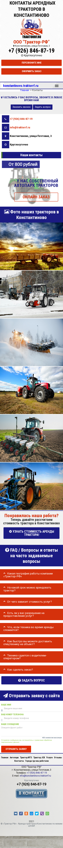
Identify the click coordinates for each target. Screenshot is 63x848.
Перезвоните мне (31, 62)
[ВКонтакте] (15, 813)
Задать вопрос (43, 107)
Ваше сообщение (10, 724)
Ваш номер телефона (12, 714)
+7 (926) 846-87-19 (31, 50)
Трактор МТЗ (26, 757)
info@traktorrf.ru (20, 127)
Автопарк (14, 757)
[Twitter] (37, 813)
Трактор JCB (39, 757)
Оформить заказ (31, 71)
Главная (4, 757)
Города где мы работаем (37, 761)
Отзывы (58, 757)
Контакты (19, 761)
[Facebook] (21, 813)
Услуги (49, 757)
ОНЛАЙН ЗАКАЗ (36, 196)
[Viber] (42, 813)
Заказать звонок (21, 107)
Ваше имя (6, 705)
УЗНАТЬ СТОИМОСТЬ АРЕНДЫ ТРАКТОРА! (33, 533)
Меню (56, 84)
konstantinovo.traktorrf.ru (20, 86)
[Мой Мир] (31, 813)
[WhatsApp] (47, 813)
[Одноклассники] (26, 813)
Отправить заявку (16, 748)
